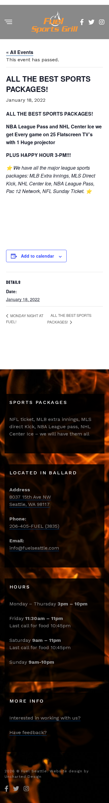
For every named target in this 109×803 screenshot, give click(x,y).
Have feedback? (28, 732)
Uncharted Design (23, 776)
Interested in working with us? (45, 718)
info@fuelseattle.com (34, 548)
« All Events (19, 52)
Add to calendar (37, 256)
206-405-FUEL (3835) (34, 526)
